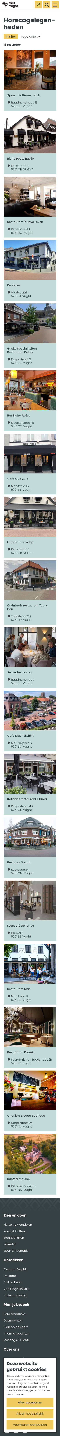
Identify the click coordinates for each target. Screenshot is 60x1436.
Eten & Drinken (14, 1238)
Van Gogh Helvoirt (17, 1289)
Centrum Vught (15, 1269)
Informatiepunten (16, 1333)
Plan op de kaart (16, 1327)
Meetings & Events (17, 1340)
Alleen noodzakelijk (30, 1414)
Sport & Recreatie (16, 1251)
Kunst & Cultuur (15, 1231)
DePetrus (10, 1276)
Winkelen (10, 1244)
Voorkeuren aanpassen (30, 1425)
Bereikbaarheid (14, 1314)
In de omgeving (15, 1295)
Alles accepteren (30, 1402)
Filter (12, 37)
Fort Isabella (12, 1282)
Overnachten (13, 1320)
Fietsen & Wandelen (18, 1225)
